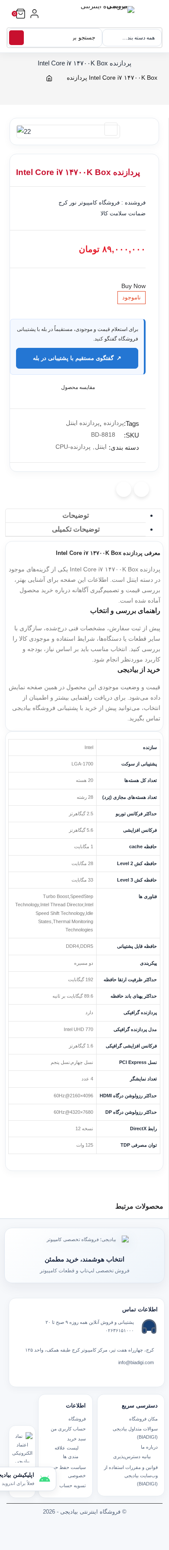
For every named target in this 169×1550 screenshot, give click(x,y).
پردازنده (114, 422)
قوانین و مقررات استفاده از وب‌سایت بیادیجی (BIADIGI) (131, 1476)
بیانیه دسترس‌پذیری (132, 1456)
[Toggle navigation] (159, 18)
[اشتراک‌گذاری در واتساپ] (123, 489)
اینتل (101, 446)
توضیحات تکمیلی (76, 529)
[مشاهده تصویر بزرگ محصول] (66, 127)
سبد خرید (76, 1438)
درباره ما (149, 1446)
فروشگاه (77, 1418)
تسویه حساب (72, 1485)
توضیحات (75, 515)
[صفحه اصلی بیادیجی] (104, 13)
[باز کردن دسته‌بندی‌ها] (34, 13)
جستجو (16, 37)
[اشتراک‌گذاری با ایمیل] (141, 489)
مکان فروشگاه (143, 1418)
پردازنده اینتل (83, 422)
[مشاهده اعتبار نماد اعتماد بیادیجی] (22, 1447)
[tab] (76, 515)
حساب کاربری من (68, 1428)
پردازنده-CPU (73, 446)
